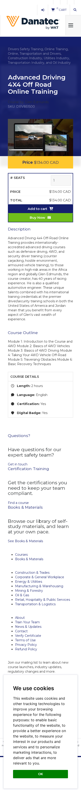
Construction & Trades (32, 573)
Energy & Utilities (28, 582)
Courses (21, 555)
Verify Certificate (28, 636)
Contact (21, 631)
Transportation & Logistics (35, 604)
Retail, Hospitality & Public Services (42, 600)
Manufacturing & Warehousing (39, 586)
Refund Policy (26, 649)
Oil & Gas (22, 595)
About (20, 618)
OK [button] (40, 774)
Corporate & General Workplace (39, 577)
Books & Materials (29, 559)
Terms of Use (25, 640)
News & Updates (28, 627)
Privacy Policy (26, 645)
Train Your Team (27, 622)
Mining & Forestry (29, 591)
